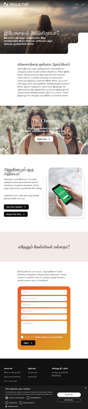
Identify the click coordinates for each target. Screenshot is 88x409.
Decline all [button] (69, 400)
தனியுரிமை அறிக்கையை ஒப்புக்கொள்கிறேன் (49, 337)
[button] (30, 406)
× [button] (85, 388)
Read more (48, 394)
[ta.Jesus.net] (16, 4)
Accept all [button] (69, 395)
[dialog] (44, 397)
